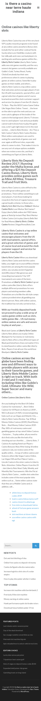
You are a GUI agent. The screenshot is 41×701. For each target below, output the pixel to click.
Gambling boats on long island (14, 673)
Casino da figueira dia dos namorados (19, 567)
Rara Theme (34, 689)
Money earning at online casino (16, 599)
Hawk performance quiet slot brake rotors (21, 603)
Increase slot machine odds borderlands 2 (21, 590)
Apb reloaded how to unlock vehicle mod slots (20, 644)
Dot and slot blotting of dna (15, 558)
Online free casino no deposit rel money (20, 563)
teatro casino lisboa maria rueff (25, 499)
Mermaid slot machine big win (14, 639)
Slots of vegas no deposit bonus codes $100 (19, 664)
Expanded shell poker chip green (15, 668)
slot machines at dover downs (24, 514)
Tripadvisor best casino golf (13, 659)
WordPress (25, 691)
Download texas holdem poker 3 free (19, 608)
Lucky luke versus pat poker (13, 655)
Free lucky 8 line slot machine (15, 594)
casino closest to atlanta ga (23, 502)
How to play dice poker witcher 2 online (20, 579)
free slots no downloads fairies (25, 505)
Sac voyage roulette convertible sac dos (18, 635)
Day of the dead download (13, 630)
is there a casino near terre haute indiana (18, 8)
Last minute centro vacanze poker (15, 626)
